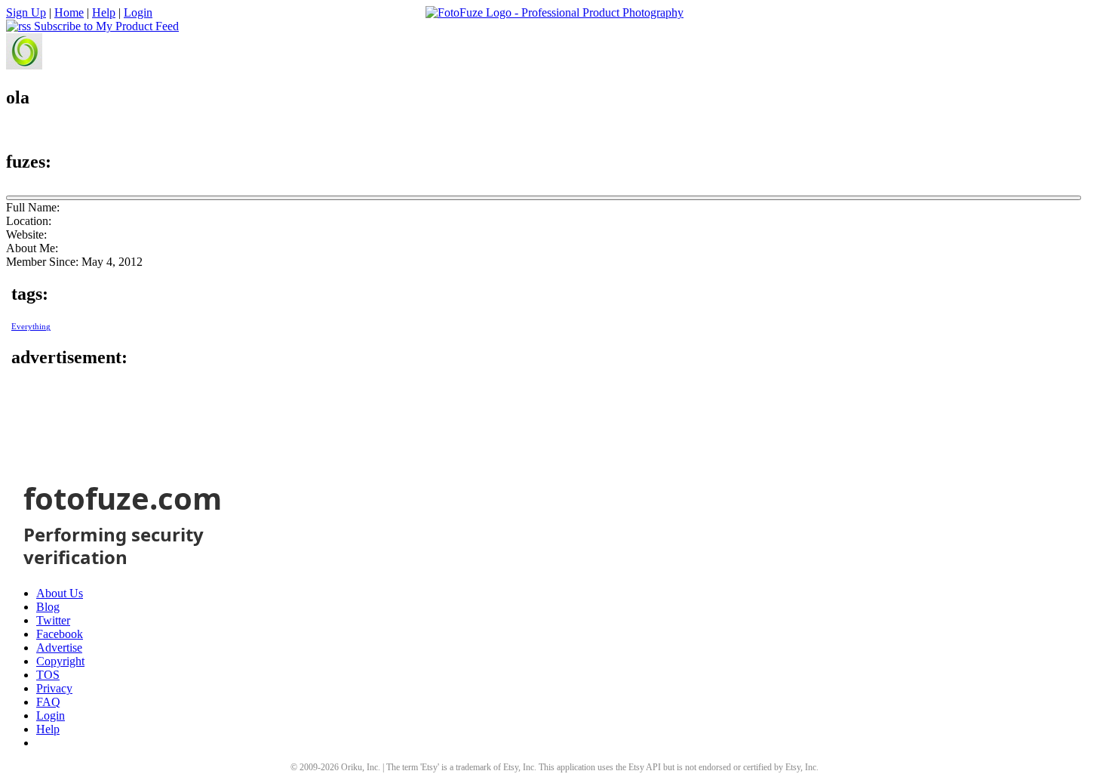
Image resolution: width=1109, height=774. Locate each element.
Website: (26, 234)
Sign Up (26, 12)
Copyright (60, 661)
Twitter (53, 620)
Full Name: (33, 207)
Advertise (59, 647)
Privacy (54, 688)
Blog (48, 606)
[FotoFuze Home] (554, 13)
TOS (48, 674)
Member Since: (42, 261)
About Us (59, 593)
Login (138, 12)
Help (103, 12)
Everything (31, 326)
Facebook (59, 634)
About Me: (32, 248)
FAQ (48, 701)
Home (69, 12)
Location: (28, 220)
